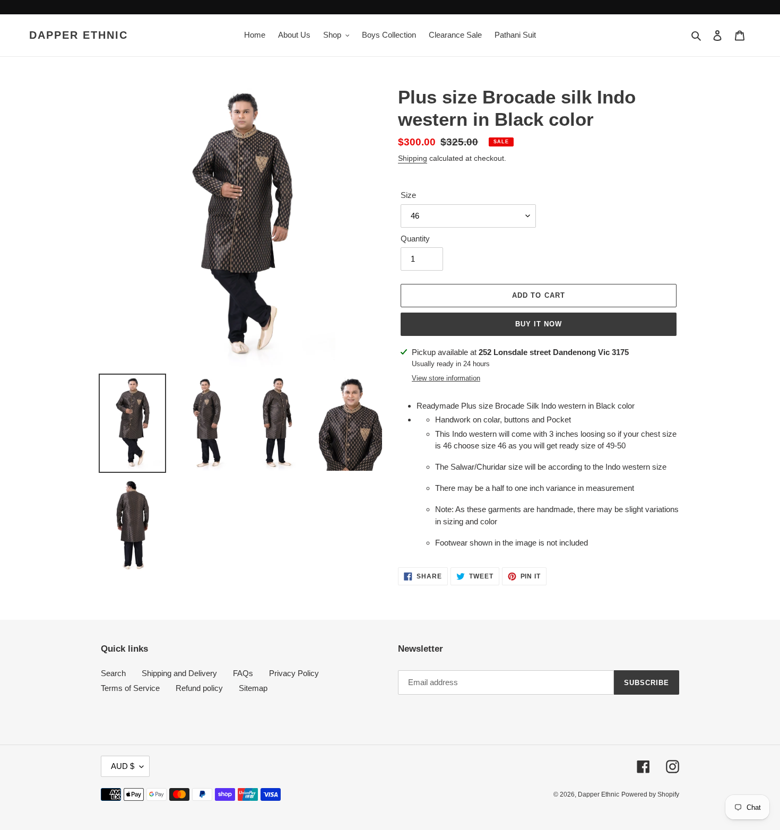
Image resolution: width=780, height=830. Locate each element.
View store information (446, 378)
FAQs (243, 673)
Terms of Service (130, 688)
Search (113, 673)
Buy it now (538, 324)
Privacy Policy (294, 673)
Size (408, 195)
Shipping (412, 158)
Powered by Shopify (650, 794)
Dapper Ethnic (78, 35)
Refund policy (199, 688)
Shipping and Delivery (179, 673)
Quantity (415, 238)
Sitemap (253, 688)
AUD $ (122, 766)
